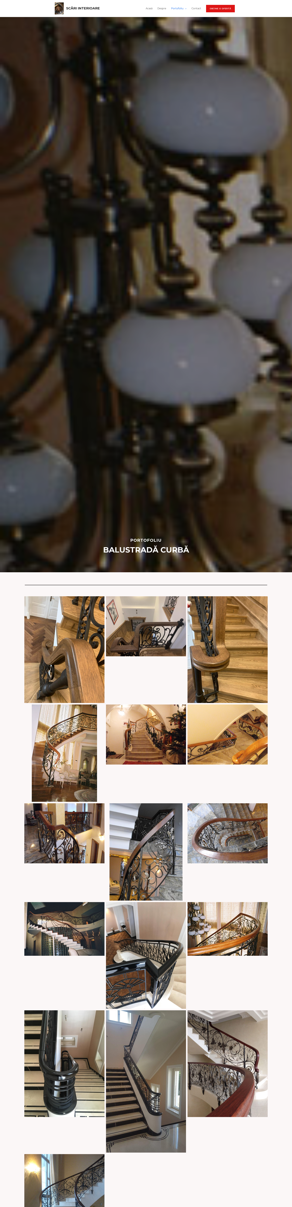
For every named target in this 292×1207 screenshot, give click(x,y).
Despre (161, 8)
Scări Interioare (83, 8)
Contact (196, 8)
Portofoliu (177, 8)
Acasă (149, 8)
